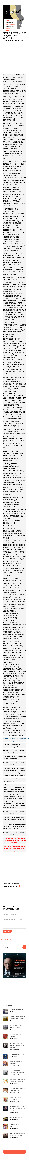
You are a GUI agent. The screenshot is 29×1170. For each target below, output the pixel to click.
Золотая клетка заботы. (17, 1117)
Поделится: (8, 28)
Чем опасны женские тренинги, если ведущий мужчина (17, 1045)
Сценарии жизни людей (17, 1054)
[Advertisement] (14, 58)
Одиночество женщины (17, 1009)
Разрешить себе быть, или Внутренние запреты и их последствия (18, 1108)
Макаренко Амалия (10, 24)
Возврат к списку (6, 939)
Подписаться (14, 1152)
